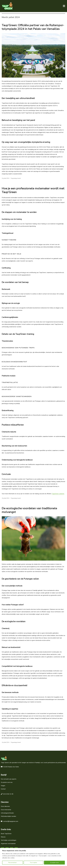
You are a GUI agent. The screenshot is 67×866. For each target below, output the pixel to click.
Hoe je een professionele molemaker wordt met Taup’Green (33, 190)
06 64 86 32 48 (8, 794)
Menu (64, 6)
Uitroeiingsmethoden (7, 813)
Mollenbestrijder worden (8, 816)
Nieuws (3, 837)
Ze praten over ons (6, 782)
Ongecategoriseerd (16, 178)
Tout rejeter (33, 862)
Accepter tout (54, 862)
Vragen (3, 786)
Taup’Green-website (58, 494)
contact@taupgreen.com (10, 821)
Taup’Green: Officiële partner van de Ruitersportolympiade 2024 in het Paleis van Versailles (33, 27)
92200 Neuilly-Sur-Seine (11, 767)
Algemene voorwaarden (8, 844)
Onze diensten (5, 806)
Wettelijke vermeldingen (8, 840)
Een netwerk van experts (8, 779)
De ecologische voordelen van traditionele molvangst (29, 510)
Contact (3, 789)
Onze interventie (6, 810)
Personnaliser (12, 862)
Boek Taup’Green (6, 834)
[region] (33, 857)
